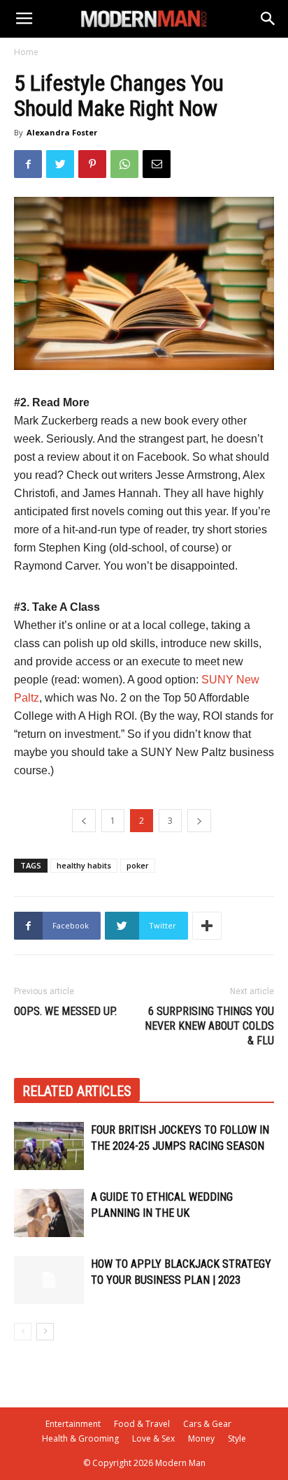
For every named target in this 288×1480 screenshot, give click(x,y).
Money (201, 1438)
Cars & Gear (207, 1424)
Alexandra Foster (62, 132)
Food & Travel (142, 1424)
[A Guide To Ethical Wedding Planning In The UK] (49, 1213)
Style (237, 1438)
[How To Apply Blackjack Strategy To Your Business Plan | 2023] (49, 1280)
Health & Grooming (80, 1438)
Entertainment (73, 1424)
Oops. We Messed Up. (65, 1011)
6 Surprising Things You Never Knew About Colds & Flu (209, 1026)
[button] (268, 19)
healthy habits (84, 865)
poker (138, 865)
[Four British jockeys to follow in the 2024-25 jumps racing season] (49, 1146)
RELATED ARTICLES (76, 1091)
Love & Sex (153, 1438)
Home (26, 52)
